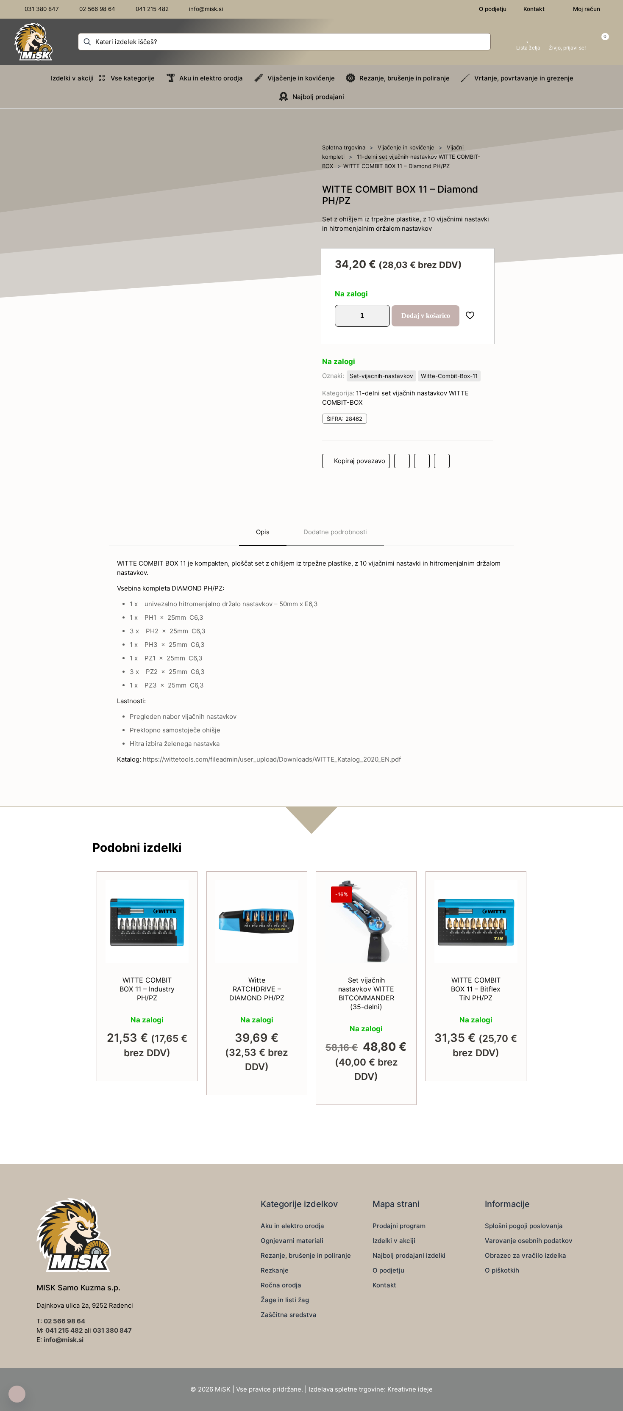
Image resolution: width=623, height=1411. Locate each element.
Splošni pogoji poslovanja (524, 1226)
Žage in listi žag (285, 1300)
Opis (263, 532)
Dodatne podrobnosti (335, 532)
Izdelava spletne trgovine (346, 1389)
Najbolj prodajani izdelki (409, 1255)
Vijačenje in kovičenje (406, 147)
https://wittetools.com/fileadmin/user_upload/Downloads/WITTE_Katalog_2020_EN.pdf (272, 759)
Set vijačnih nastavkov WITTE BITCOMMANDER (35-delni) (366, 993)
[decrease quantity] (344, 316)
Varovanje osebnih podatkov (529, 1241)
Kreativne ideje (410, 1389)
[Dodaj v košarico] (176, 892)
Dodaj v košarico (425, 315)
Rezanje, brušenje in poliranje (306, 1255)
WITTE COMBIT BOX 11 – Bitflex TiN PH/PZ (476, 989)
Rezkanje (275, 1270)
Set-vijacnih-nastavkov (381, 376)
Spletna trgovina (343, 147)
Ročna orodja (281, 1285)
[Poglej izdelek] (176, 910)
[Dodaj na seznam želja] (176, 928)
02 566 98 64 (64, 1321)
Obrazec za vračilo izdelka (525, 1255)
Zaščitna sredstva (289, 1315)
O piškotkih (502, 1270)
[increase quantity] (380, 316)
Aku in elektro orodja (292, 1226)
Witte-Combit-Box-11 (449, 376)
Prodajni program (399, 1226)
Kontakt (384, 1285)
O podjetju (388, 1270)
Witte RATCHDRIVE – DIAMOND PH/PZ (256, 989)
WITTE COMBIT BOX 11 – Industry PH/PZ (147, 989)
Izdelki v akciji (394, 1241)
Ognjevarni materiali (292, 1241)
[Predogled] (176, 946)
